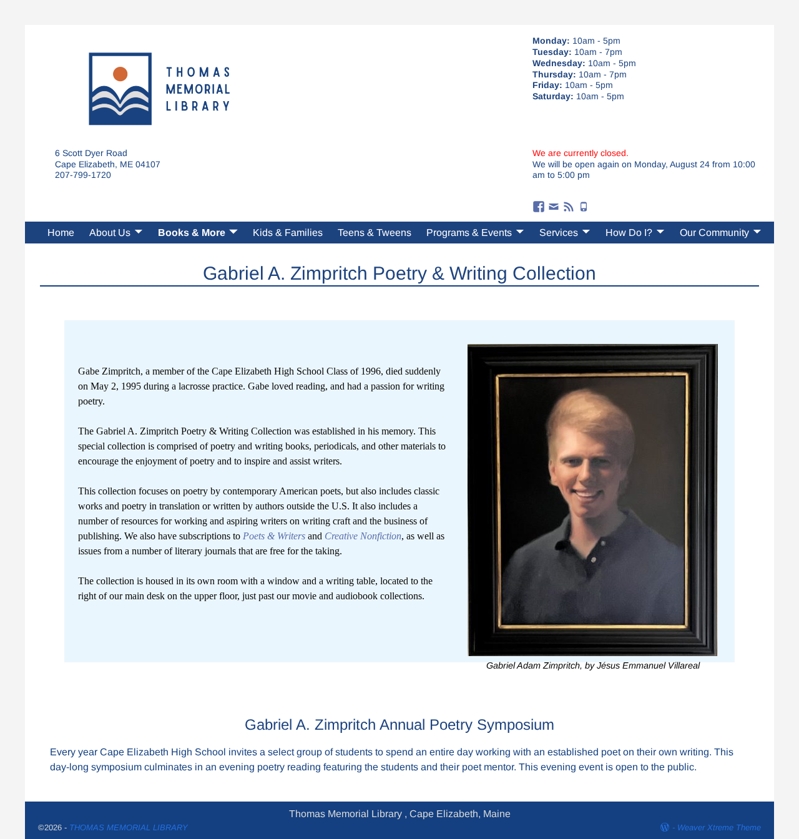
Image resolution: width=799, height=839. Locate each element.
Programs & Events (469, 232)
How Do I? (628, 232)
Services (558, 232)
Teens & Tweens (374, 232)
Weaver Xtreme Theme (719, 827)
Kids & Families (288, 232)
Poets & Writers (274, 536)
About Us (109, 232)
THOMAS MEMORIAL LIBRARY (128, 827)
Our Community (714, 232)
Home (60, 232)
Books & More (191, 232)
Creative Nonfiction (363, 536)
